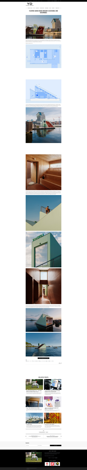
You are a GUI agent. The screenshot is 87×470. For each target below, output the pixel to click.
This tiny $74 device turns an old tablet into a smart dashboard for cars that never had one (52, 391)
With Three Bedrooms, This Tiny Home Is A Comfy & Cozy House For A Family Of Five (34, 436)
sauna (47, 432)
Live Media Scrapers (29, 424)
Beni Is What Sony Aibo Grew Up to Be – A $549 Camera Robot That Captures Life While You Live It (34, 391)
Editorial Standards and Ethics (48, 455)
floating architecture (42, 432)
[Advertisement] (49, 4)
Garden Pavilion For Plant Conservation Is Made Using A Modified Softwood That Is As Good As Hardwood (52, 436)
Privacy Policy (52, 455)
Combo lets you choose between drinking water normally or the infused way (51, 408)
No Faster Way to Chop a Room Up (49, 424)
